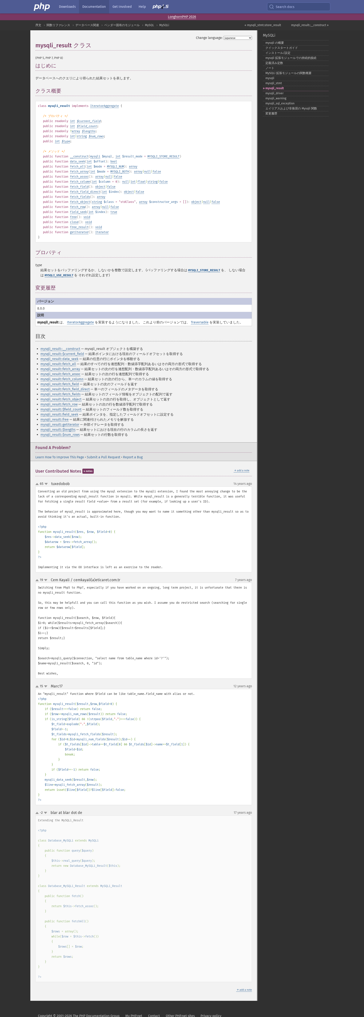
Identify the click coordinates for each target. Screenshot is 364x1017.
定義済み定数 (274, 63)
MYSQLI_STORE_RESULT (163, 156)
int (72, 121)
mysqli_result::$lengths (57, 430)
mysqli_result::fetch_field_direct (65, 389)
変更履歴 (271, 113)
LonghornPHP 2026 (182, 17)
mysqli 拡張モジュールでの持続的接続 (290, 58)
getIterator (79, 232)
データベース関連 (87, 25)
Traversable (200, 322)
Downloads (67, 7)
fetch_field (79, 187)
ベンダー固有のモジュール (122, 25)
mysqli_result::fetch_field (59, 384)
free (73, 217)
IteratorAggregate (104, 106)
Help (142, 7)
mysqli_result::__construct (60, 349)
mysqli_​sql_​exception (279, 103)
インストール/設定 (277, 53)
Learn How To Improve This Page (59, 457)
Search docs (285, 7)
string (82, 136)
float (141, 181)
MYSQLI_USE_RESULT (59, 275)
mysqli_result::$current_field (62, 354)
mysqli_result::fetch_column (61, 379)
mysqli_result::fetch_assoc (60, 374)
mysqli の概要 (274, 43)
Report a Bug (133, 457)
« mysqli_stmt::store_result (263, 25)
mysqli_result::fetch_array (60, 369)
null (147, 171)
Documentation (94, 7)
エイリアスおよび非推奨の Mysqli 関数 (291, 108)
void (86, 217)
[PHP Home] (42, 6)
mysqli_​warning (275, 98)
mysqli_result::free (54, 419)
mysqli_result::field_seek (59, 414)
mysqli (95, 156)
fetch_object (80, 202)
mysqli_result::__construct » (310, 25)
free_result (79, 227)
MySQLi (164, 25)
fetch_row (77, 207)
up (38, 484)
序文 (38, 25)
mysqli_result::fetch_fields (60, 394)
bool (113, 161)
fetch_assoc (79, 176)
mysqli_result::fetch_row (59, 404)
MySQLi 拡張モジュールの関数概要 (288, 73)
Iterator (102, 232)
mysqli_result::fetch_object (61, 399)
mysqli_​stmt (273, 83)
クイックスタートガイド (281, 48)
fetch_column (80, 181)
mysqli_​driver (274, 93)
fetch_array (79, 171)
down (46, 484)
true (113, 212)
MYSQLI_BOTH (119, 171)
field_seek (78, 212)
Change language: (209, 38)
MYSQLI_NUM (115, 166)
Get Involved (122, 7)
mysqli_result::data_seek (59, 359)
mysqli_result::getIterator (59, 425)
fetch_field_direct (85, 192)
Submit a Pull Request (103, 457)
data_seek (77, 161)
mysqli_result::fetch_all (58, 364)
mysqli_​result (274, 88)
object (100, 187)
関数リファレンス (58, 25)
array (76, 131)
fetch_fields (80, 197)
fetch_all (77, 166)
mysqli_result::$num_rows (60, 435)
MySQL (149, 25)
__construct (79, 156)
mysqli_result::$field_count (61, 409)
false (157, 171)
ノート (269, 68)
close (74, 222)
